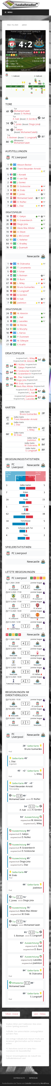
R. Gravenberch (24, 220)
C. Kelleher (22, 239)
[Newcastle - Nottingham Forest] (25, 652)
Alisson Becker (24, 164)
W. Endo (21, 190)
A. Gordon (31, 118)
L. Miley (21, 283)
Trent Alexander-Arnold (29, 168)
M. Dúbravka (23, 263)
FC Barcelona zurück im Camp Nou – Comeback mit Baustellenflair (21, 1049)
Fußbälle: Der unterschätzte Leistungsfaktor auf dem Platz (24, 1032)
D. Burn (21, 279)
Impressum (33, 1078)
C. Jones (18, 124)
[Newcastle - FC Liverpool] (25, 703)
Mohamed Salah (22, 111)
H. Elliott (21, 231)
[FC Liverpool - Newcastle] (25, 586)
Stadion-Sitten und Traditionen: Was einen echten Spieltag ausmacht (23, 1025)
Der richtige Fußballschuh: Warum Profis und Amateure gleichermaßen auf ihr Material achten (25, 1041)
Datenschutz (19, 1078)
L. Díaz (20, 205)
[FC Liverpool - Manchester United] (25, 615)
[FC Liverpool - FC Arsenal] (25, 605)
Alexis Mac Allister (26, 228)
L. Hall (20, 317)
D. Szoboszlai (23, 186)
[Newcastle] (39, 46)
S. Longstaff (30, 137)
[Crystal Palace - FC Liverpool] (25, 625)
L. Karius (21, 332)
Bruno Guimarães (26, 287)
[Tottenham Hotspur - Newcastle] (25, 680)
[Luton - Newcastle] (25, 661)
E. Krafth (21, 344)
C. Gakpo (18, 129)
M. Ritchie (22, 325)
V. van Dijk (22, 178)
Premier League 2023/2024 (21, 32)
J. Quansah (22, 247)
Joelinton (21, 302)
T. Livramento (24, 267)
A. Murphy (22, 329)
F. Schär (21, 271)
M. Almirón (22, 313)
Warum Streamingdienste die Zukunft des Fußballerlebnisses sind (23, 1057)
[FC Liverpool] (11, 46)
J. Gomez (21, 182)
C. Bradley (22, 243)
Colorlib (28, 1083)
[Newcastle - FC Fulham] (25, 671)
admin (24, 25)
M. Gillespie (22, 340)
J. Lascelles (22, 321)
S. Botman (12, 137)
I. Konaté (21, 174)
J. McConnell (23, 235)
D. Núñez (25, 113)
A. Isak (16, 118)
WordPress (45, 1083)
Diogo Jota (34, 124)
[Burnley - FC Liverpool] (25, 595)
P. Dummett (23, 336)
